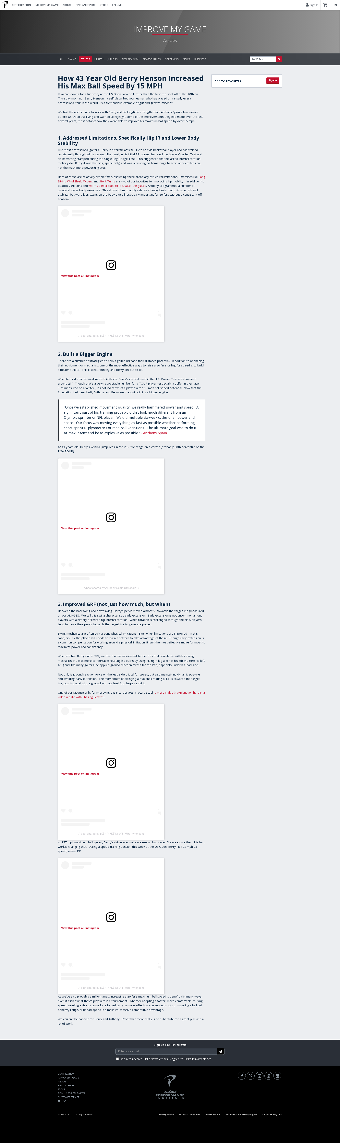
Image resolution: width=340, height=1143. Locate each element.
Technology (130, 59)
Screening (172, 59)
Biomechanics (152, 59)
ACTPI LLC (69, 1114)
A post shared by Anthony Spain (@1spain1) (111, 587)
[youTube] (268, 1076)
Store (104, 5)
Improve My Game (47, 5)
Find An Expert (86, 5)
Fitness (85, 59)
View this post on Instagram (80, 275)
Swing (72, 59)
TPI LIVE (117, 5)
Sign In (273, 80)
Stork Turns (107, 181)
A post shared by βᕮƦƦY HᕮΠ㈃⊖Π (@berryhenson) (111, 335)
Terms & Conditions (189, 1114)
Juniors (113, 59)
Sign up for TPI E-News (71, 1093)
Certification (21, 5)
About (67, 5)
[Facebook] (242, 1076)
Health (98, 59)
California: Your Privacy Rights (241, 1114)
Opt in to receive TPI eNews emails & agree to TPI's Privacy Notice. (165, 1059)
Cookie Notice (212, 1114)
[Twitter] (251, 1076)
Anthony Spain (155, 433)
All (62, 59)
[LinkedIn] (277, 1076)
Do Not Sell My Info (272, 1114)
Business (200, 59)
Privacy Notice (166, 1114)
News (186, 59)
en (335, 5)
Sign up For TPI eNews (170, 1045)
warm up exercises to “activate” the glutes (117, 186)
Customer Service (68, 1097)
